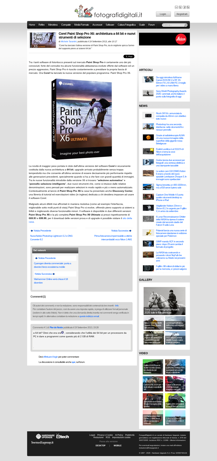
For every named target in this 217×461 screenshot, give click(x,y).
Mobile (118, 445)
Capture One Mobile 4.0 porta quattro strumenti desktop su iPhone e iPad (169, 197)
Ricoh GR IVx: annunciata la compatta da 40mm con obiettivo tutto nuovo (171, 116)
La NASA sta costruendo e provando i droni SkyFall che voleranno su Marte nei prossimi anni (170, 256)
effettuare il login (50, 356)
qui (73, 362)
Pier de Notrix (56, 327)
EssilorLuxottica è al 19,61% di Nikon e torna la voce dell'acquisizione (169, 152)
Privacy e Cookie (105, 435)
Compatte (66, 24)
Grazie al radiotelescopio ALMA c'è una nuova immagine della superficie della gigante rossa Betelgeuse (170, 139)
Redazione (98, 437)
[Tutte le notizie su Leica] (164, 45)
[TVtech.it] (62, 439)
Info (117, 305)
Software (110, 24)
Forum (151, 24)
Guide (142, 24)
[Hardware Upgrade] (45, 439)
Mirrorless (53, 24)
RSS (108, 437)
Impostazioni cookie (121, 437)
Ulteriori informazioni (177, 440)
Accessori (97, 24)
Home (32, 24)
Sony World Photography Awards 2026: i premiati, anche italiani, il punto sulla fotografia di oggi (171, 94)
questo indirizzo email (89, 316)
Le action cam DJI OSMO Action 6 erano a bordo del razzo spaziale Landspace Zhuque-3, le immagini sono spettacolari (171, 175)
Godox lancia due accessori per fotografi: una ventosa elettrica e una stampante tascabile (170, 163)
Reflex (41, 24)
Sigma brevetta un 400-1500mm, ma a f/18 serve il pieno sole (171, 186)
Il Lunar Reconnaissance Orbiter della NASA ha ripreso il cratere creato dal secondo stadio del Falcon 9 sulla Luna (170, 220)
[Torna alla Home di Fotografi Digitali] (108, 17)
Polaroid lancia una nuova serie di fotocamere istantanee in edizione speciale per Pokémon (171, 233)
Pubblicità (129, 435)
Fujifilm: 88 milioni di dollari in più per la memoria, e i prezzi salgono (171, 267)
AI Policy (119, 435)
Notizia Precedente (42, 230)
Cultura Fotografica (126, 24)
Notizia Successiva (120, 230)
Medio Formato (81, 24)
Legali (92, 435)
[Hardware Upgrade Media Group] (42, 445)
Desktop (100, 445)
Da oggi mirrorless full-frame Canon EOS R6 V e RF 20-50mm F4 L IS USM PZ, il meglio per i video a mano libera (171, 81)
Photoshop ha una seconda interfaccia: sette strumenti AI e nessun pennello (169, 127)
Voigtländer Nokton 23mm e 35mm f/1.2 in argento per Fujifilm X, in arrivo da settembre (171, 208)
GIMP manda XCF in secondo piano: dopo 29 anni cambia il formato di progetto (170, 244)
